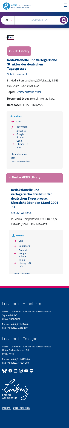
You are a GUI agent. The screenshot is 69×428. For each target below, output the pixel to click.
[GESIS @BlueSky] (5, 371)
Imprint (6, 407)
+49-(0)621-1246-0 (19, 324)
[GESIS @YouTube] (26, 371)
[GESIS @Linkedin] (15, 371)
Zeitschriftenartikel (29, 92)
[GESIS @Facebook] (10, 371)
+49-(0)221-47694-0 (20, 359)
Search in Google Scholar (21, 134)
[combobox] (34, 20)
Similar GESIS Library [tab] (26, 178)
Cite (18, 121)
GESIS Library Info (20, 144)
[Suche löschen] (57, 19)
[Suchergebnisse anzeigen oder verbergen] (63, 20)
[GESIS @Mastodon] (31, 371)
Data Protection (21, 407)
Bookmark (21, 126)
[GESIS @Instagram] (21, 371)
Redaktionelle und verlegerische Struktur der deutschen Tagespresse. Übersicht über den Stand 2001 (35, 196)
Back (11, 37)
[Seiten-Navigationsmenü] (65, 5)
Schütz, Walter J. (17, 74)
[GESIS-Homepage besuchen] (17, 6)
